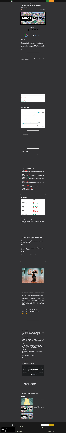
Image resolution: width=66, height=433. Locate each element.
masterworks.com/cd (24, 316)
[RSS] (42, 427)
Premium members (23, 58)
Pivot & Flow (22, 3)
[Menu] (54, 1)
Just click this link (24, 313)
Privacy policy (5, 428)
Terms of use (10, 428)
